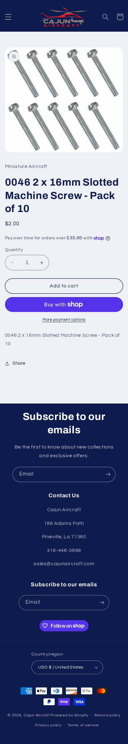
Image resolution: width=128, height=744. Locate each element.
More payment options (64, 320)
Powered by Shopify (69, 715)
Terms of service (83, 725)
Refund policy (107, 715)
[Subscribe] (108, 474)
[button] (8, 17)
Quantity (14, 250)
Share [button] (18, 363)
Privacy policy (48, 725)
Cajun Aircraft (37, 715)
